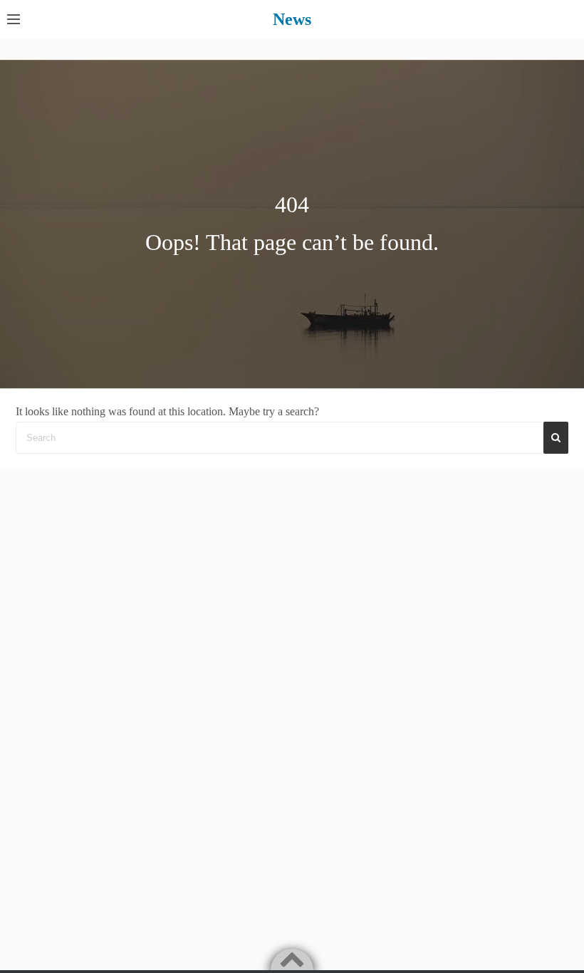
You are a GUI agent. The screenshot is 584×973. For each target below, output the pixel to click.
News (292, 19)
